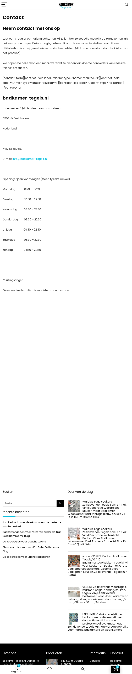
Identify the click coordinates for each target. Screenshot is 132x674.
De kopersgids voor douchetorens (24, 541)
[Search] (127, 4)
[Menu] (4, 4)
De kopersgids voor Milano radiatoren (26, 557)
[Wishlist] (49, 669)
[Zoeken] (60, 503)
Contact (95, 661)
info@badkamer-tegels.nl (30, 159)
